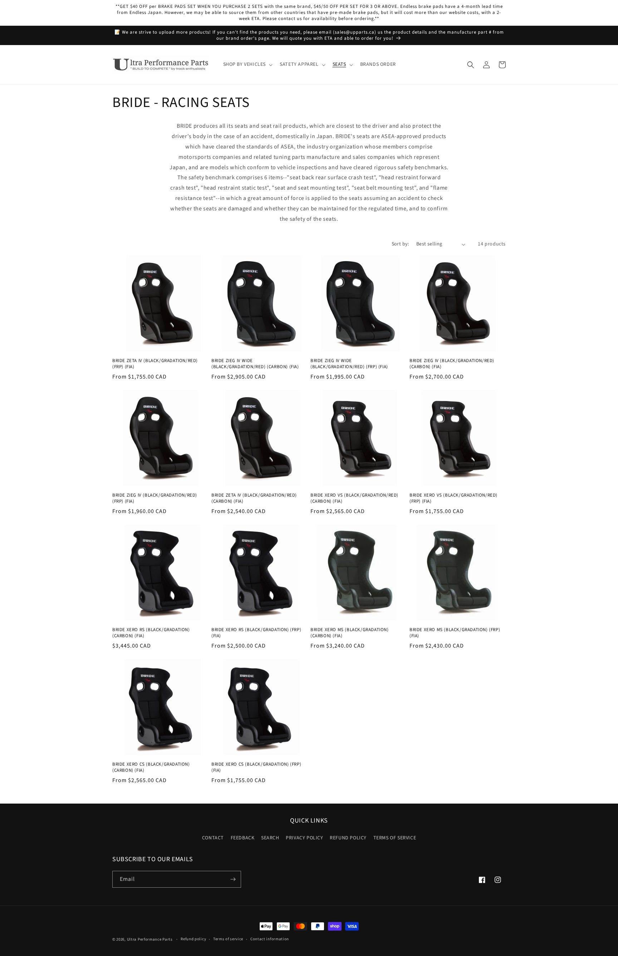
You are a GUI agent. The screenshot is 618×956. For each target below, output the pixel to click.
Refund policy (193, 939)
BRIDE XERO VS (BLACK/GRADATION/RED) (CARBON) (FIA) (354, 498)
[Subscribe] (233, 879)
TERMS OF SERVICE (394, 838)
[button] (247, 64)
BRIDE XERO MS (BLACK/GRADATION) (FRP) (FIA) (454, 633)
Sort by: (400, 244)
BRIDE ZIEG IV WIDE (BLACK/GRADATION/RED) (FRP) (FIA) (349, 364)
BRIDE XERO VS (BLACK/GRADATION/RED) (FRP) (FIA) (453, 498)
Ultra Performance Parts (150, 939)
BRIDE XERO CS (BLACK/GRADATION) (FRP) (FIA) (256, 767)
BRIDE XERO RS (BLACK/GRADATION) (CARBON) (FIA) (151, 633)
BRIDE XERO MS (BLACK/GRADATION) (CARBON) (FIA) (349, 633)
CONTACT (213, 838)
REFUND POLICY (348, 838)
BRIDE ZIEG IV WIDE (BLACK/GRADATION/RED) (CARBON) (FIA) (255, 364)
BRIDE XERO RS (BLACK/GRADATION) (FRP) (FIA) (256, 633)
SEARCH (270, 838)
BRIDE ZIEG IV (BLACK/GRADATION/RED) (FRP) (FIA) (154, 498)
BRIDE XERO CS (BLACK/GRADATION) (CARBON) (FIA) (151, 767)
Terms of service (228, 939)
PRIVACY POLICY (304, 838)
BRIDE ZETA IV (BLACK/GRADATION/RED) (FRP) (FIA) (155, 364)
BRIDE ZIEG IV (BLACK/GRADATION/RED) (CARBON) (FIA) (451, 364)
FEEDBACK (243, 838)
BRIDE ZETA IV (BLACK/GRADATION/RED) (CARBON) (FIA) (254, 498)
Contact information (269, 939)
